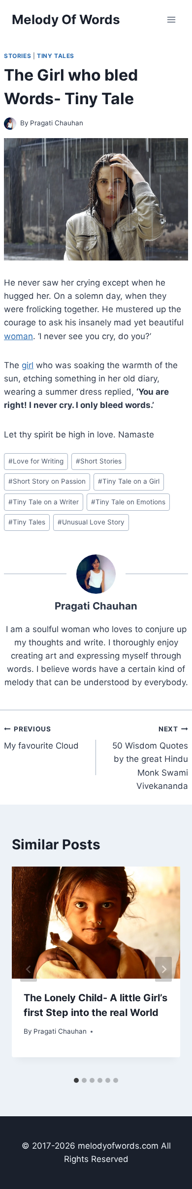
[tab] (76, 1080)
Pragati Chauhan (56, 123)
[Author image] (10, 123)
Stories (17, 55)
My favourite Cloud (41, 738)
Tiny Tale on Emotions (128, 502)
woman (18, 336)
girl (27, 365)
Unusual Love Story (91, 522)
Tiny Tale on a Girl (129, 481)
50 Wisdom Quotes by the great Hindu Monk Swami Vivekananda (150, 758)
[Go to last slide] (28, 969)
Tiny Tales (55, 55)
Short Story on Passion (47, 481)
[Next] (163, 969)
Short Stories (99, 461)
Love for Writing (36, 461)
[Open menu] (171, 19)
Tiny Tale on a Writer (43, 502)
